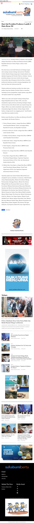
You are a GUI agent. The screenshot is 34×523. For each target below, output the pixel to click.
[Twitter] (11, 32)
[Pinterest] (15, 32)
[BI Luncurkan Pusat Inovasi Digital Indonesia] (6, 337)
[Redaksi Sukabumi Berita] (17, 223)
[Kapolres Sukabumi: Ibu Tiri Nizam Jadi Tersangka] (6, 347)
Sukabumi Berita (6, 59)
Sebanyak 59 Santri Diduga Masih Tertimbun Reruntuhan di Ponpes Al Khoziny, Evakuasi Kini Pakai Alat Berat (21, 357)
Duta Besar (8, 209)
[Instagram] (17, 489)
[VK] (19, 32)
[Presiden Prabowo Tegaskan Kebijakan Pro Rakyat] (6, 368)
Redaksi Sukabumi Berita (8, 28)
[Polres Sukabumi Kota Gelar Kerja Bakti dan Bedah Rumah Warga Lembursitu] (17, 307)
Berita (3, 21)
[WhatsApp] (22, 32)
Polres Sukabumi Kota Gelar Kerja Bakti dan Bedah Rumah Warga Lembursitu (16, 322)
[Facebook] (8, 32)
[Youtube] (17, 493)
